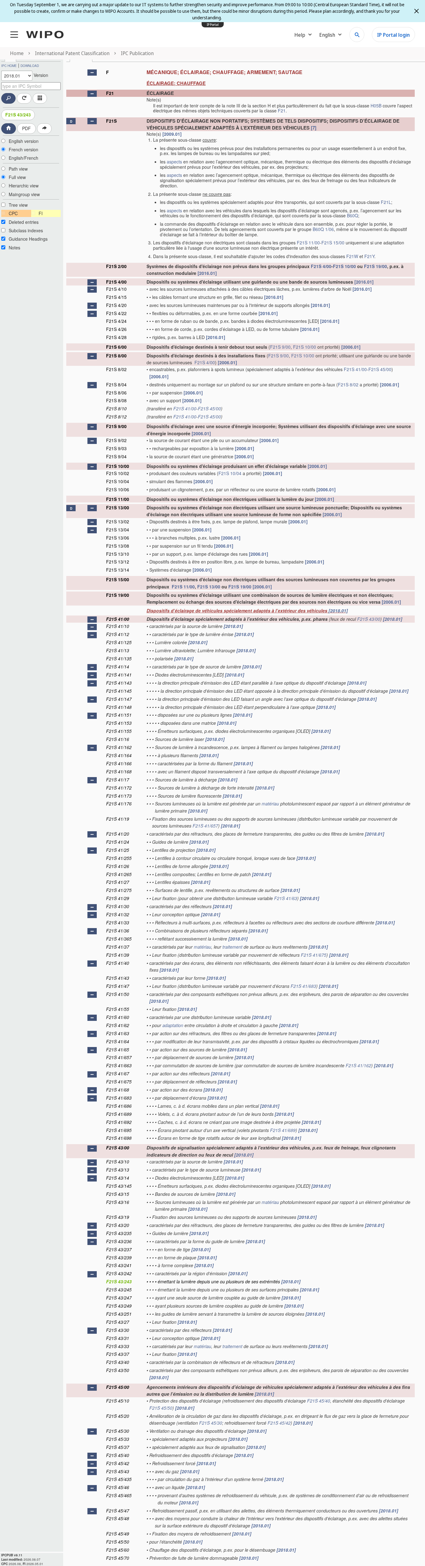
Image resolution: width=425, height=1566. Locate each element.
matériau (270, 803)
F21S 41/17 (117, 779)
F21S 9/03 (116, 448)
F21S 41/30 (117, 906)
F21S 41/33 (117, 922)
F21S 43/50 (117, 1370)
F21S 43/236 (119, 1241)
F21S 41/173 (119, 796)
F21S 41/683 (303, 986)
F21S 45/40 (318, 1401)
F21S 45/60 (117, 1550)
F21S (111, 121)
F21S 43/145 (119, 1186)
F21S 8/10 (116, 408)
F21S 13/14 (117, 570)
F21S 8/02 (116, 369)
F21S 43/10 (117, 1161)
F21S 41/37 (117, 947)
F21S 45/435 (119, 1479)
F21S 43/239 (119, 1257)
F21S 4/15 (116, 297)
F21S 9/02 (116, 440)
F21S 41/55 (117, 1009)
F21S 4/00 (321, 266)
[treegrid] (240, 814)
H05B (376, 105)
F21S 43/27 (117, 1322)
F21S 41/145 (119, 691)
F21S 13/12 (117, 562)
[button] (92, 72)
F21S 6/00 (116, 347)
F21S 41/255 (119, 858)
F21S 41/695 (119, 1130)
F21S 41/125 (119, 642)
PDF (26, 128)
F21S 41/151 (119, 715)
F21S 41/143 (119, 683)
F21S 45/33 (117, 1439)
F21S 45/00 (379, 369)
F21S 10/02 (117, 473)
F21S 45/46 (117, 1487)
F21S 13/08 (117, 546)
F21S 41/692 (119, 1122)
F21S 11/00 (308, 242)
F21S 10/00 (344, 266)
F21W (352, 256)
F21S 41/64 (117, 1041)
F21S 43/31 (117, 1338)
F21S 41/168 (119, 771)
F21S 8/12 (116, 416)
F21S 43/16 (117, 1202)
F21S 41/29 (117, 898)
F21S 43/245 (119, 1289)
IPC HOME (9, 66)
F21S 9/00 (280, 347)
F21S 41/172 (119, 788)
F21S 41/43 (117, 978)
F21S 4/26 (116, 329)
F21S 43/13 (117, 1170)
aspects (174, 161)
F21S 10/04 (229, 473)
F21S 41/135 (119, 658)
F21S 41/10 (117, 626)
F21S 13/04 (117, 529)
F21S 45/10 (117, 1401)
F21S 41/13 (117, 650)
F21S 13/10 (117, 554)
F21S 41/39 (117, 955)
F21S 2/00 (116, 266)
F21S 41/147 (119, 699)
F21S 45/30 (210, 1423)
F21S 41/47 (117, 986)
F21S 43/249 (119, 1306)
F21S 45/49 (117, 1534)
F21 (110, 93)
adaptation (172, 1025)
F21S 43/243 (18, 114)
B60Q (352, 215)
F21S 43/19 (117, 1217)
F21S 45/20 (117, 1416)
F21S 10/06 (117, 489)
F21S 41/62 (117, 1025)
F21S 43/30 (117, 1330)
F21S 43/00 (368, 619)
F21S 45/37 (117, 1447)
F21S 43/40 (117, 1362)
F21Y (369, 256)
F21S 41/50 (117, 994)
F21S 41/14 (117, 666)
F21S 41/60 (117, 1017)
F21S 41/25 (117, 850)
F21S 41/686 (119, 1106)
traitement (232, 947)
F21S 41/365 (119, 939)
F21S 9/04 (116, 456)
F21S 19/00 (375, 266)
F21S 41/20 (117, 834)
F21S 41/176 (119, 803)
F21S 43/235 (119, 1233)
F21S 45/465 (119, 1495)
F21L (386, 202)
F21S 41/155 (119, 731)
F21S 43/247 (119, 1298)
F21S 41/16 (117, 739)
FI (41, 213)
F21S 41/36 (117, 930)
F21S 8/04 (116, 384)
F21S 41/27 (117, 882)
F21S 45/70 (117, 1558)
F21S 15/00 (332, 242)
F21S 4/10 (116, 289)
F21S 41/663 (119, 1065)
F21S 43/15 (117, 1194)
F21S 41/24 (117, 842)
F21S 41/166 (119, 763)
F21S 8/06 (116, 392)
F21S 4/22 (116, 313)
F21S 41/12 (117, 634)
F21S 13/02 (117, 521)
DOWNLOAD (30, 66)
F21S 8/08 (116, 400)
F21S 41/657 (205, 826)
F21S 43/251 (119, 1314)
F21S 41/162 (119, 747)
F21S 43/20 (117, 1225)
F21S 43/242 (119, 1273)
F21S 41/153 (119, 723)
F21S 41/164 (119, 755)
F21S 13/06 (117, 538)
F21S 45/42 (279, 1423)
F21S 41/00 (355, 369)
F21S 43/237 (119, 1249)
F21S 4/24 (116, 321)
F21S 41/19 (117, 819)
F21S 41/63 (285, 898)
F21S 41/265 (119, 874)
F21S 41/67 (117, 1073)
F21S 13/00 (117, 507)
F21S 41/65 (117, 1049)
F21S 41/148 (119, 707)
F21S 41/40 (117, 963)
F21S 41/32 (117, 914)
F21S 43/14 (117, 1178)
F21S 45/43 (117, 1471)
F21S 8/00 (116, 355)
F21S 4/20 (116, 305)
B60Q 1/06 (323, 229)
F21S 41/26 (117, 866)
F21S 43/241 (119, 1265)
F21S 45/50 (160, 1408)
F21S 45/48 (117, 1518)
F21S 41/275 (119, 890)
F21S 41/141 (119, 675)
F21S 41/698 (119, 1138)
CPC (13, 213)
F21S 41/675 (313, 955)
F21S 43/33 (117, 1346)
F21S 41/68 (117, 1090)
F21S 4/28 (116, 337)
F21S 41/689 (119, 1114)
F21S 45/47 (117, 1510)
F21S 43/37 (117, 1354)
